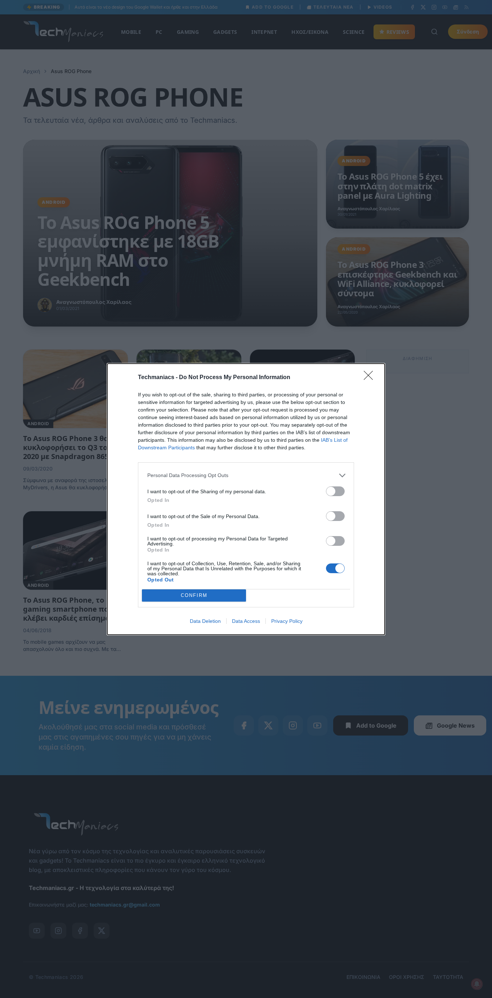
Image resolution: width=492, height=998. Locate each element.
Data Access (246, 621)
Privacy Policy (287, 621)
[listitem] (246, 475)
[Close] (370, 378)
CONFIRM (194, 595)
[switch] (335, 491)
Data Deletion (205, 621)
